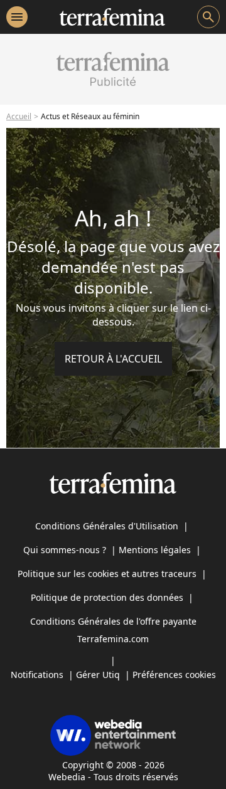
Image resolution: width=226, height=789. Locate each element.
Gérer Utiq (98, 674)
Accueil (18, 116)
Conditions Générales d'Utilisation (106, 526)
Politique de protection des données (107, 597)
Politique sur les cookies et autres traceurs (107, 574)
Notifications (37, 674)
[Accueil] (112, 17)
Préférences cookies (174, 674)
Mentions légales (155, 550)
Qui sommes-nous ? (64, 550)
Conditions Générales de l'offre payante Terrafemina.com (113, 630)
